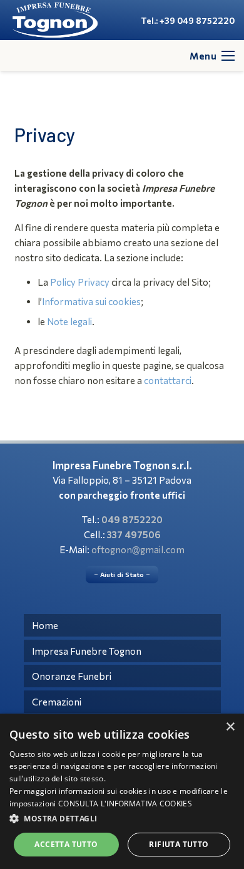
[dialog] (122, 791)
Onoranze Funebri (71, 676)
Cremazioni (56, 701)
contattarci (167, 380)
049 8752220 (132, 519)
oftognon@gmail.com (138, 549)
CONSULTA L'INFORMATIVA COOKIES (125, 803)
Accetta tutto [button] (66, 844)
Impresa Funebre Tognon (86, 651)
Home (45, 625)
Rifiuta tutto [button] (178, 844)
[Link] (55, 20)
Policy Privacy (79, 282)
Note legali (69, 321)
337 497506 (134, 534)
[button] (122, 819)
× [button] (230, 727)
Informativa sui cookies (91, 301)
